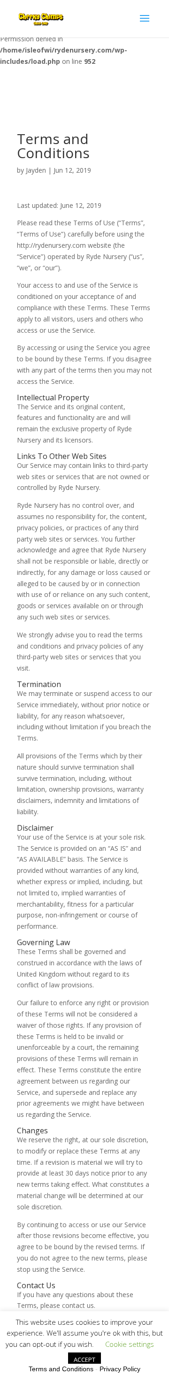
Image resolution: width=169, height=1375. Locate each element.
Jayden (36, 170)
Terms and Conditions (61, 1369)
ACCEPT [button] (84, 1359)
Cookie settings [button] (129, 1344)
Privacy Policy (120, 1369)
